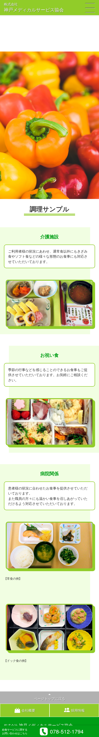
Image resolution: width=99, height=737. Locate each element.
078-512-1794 (67, 731)
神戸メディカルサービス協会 (34, 7)
